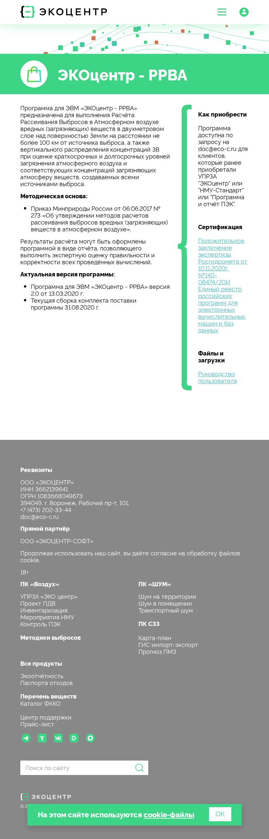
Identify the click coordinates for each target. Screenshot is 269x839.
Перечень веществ (48, 696)
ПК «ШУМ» (154, 584)
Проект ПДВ (37, 603)
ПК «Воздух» (39, 584)
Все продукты (41, 663)
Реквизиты (36, 469)
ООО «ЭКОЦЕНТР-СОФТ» (56, 540)
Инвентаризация (44, 610)
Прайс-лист (37, 724)
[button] (221, 12)
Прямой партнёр (45, 528)
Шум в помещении (165, 603)
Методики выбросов (50, 637)
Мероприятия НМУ (47, 617)
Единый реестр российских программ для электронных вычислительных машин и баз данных (221, 309)
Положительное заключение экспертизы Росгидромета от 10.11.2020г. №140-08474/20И (222, 261)
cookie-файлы (169, 814)
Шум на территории (167, 596)
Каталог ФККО (40, 703)
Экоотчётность (41, 675)
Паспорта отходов (46, 682)
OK (220, 813)
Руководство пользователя (217, 376)
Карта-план (154, 637)
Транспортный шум (165, 610)
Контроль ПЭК (40, 623)
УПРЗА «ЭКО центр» (48, 596)
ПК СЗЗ (148, 623)
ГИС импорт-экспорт (168, 644)
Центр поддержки (46, 717)
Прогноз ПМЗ (157, 651)
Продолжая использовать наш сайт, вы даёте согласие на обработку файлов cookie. (130, 556)
